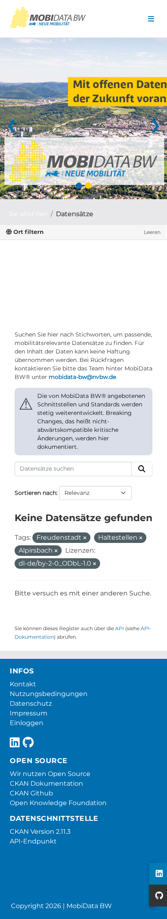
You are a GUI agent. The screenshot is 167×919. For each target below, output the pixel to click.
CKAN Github (31, 793)
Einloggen (26, 723)
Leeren (152, 232)
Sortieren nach (35, 492)
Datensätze (74, 214)
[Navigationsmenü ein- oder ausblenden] (151, 19)
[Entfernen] (84, 538)
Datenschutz (31, 703)
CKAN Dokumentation (46, 783)
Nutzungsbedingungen (49, 694)
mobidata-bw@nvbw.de (82, 377)
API (119, 628)
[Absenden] (141, 469)
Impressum (28, 713)
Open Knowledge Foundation (58, 803)
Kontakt (23, 684)
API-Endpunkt (33, 841)
